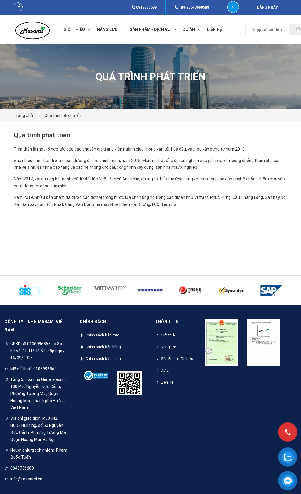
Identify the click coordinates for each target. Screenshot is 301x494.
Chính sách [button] (93, 321)
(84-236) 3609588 (193, 7)
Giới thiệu (169, 335)
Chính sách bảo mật (102, 335)
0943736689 (146, 7)
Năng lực (168, 347)
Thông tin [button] (167, 321)
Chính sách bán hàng (103, 347)
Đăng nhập (267, 7)
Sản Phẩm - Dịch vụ (177, 358)
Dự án (166, 370)
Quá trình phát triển (62, 115)
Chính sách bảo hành (103, 358)
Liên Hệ (167, 382)
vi (233, 7)
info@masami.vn (26, 479)
